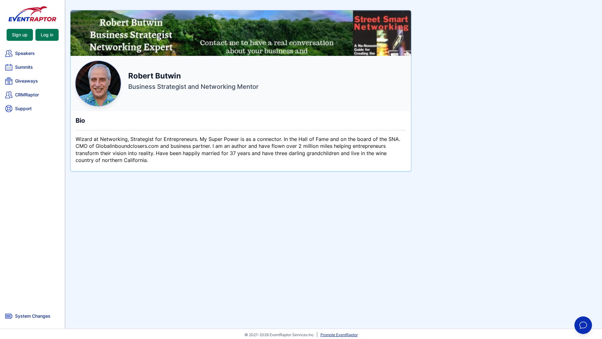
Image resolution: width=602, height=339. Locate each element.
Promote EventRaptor (339, 334)
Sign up (20, 34)
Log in (47, 34)
